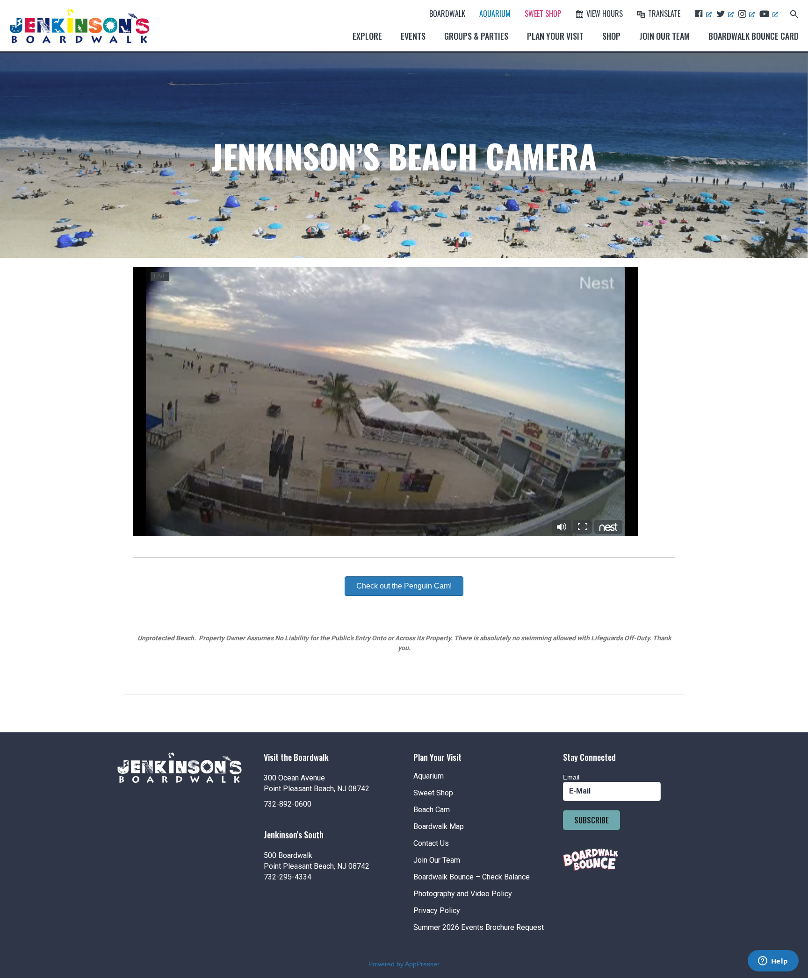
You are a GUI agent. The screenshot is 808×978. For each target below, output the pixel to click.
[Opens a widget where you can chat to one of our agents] (773, 961)
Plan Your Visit (555, 36)
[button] (794, 13)
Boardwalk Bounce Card (753, 36)
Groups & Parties (476, 36)
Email (571, 777)
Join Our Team (664, 36)
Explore (367, 36)
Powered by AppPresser (404, 964)
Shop (611, 36)
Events (413, 36)
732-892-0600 (287, 804)
